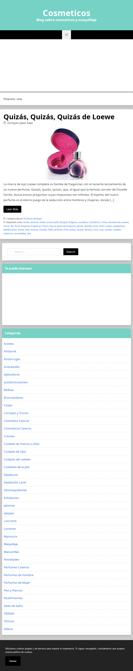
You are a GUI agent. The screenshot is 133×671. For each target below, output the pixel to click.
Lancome (10, 521)
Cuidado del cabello (17, 459)
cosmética (83, 222)
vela (29, 233)
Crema (104, 222)
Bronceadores (13, 398)
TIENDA (9, 614)
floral (17, 226)
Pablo (50, 229)
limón (101, 226)
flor (12, 226)
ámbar (42, 222)
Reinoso (88, 229)
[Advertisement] (66, 65)
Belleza (9, 390)
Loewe (108, 226)
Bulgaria (73, 222)
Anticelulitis (12, 367)
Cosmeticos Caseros (17, 428)
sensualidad (20, 233)
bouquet (64, 222)
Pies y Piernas (13, 590)
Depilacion (11, 475)
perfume (58, 229)
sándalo (117, 229)
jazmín (80, 226)
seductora (8, 233)
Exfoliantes (11, 498)
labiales (9, 513)
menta (21, 229)
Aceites (9, 344)
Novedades (11, 559)
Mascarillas (11, 552)
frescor (52, 226)
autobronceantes (16, 382)
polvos (73, 229)
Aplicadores (12, 374)
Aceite (26, 222)
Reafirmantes (13, 598)
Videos (8, 629)
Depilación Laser (15, 482)
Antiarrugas (12, 359)
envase (125, 222)
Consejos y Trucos (16, 413)
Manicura (10, 536)
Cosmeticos (66, 13)
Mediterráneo (10, 229)
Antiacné (10, 351)
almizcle (34, 222)
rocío (95, 229)
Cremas (9, 436)
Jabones (9, 505)
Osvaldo (43, 229)
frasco (45, 226)
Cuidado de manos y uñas (21, 444)
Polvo (66, 229)
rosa (101, 229)
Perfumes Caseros (16, 567)
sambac (108, 229)
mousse (34, 229)
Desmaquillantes (15, 490)
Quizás (80, 229)
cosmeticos (94, 222)
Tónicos (9, 621)
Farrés (6, 226)
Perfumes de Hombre (19, 575)
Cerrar (12, 661)
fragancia (25, 226)
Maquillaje (11, 544)
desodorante (114, 222)
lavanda (88, 226)
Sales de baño (13, 606)
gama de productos (66, 226)
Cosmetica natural (16, 421)
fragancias (36, 226)
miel (27, 229)
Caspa (8, 405)
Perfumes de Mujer (33, 218)
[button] (66, 34)
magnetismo (119, 226)
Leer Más (12, 209)
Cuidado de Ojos (15, 451)
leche (95, 226)
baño (56, 222)
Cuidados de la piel (16, 467)
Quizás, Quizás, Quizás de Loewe (59, 116)
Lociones (10, 529)
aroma (49, 222)
